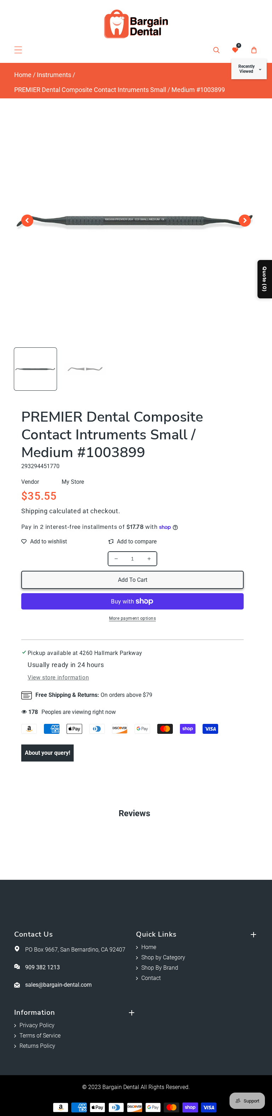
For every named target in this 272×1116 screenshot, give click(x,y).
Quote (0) (265, 279)
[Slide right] (245, 221)
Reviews (134, 813)
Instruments (54, 74)
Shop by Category (163, 957)
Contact (151, 978)
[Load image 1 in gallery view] (35, 369)
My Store (73, 481)
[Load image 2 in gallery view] (85, 369)
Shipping (34, 511)
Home (23, 74)
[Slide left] (27, 221)
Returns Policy (37, 1045)
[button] (18, 50)
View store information (58, 677)
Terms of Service (40, 1035)
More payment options (132, 618)
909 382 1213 (42, 967)
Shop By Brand (159, 967)
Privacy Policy (37, 1025)
